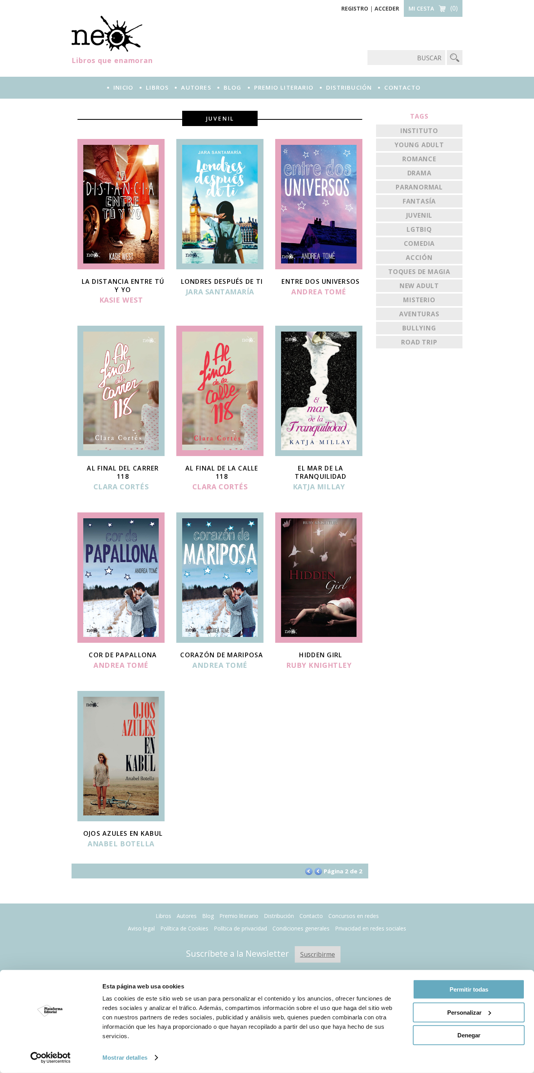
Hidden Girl (320, 655)
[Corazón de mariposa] (219, 640)
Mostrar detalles (124, 1057)
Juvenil (419, 215)
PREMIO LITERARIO (284, 87)
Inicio (123, 87)
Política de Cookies (184, 928)
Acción (419, 257)
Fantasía (419, 201)
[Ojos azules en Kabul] (121, 819)
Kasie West (121, 300)
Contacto (311, 916)
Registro (354, 8)
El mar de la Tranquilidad (320, 472)
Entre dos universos (320, 281)
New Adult (419, 285)
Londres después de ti (222, 281)
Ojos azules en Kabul (123, 833)
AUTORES (196, 87)
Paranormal (419, 187)
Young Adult (419, 145)
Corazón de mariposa (221, 655)
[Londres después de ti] (219, 267)
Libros (163, 916)
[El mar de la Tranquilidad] (318, 453)
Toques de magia (419, 271)
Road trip (419, 342)
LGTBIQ (419, 229)
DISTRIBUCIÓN (349, 87)
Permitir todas (469, 989)
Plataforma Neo (107, 34)
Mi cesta (421, 8)
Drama (419, 173)
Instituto (419, 130)
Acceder (387, 8)
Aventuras (419, 314)
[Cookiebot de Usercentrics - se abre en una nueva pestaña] (50, 1058)
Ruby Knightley (319, 665)
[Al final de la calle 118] (219, 453)
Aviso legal (141, 928)
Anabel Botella (121, 844)
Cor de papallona (123, 655)
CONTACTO (402, 87)
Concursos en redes (353, 916)
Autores (187, 916)
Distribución (279, 916)
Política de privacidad (240, 928)
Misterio (419, 300)
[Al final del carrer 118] (121, 453)
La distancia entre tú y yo (123, 285)
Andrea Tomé (318, 292)
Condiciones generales (301, 928)
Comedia (419, 243)
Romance (419, 159)
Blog (233, 87)
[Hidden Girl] (318, 640)
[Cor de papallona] (121, 640)
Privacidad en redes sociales (370, 928)
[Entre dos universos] (318, 267)
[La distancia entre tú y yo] (121, 267)
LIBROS (157, 87)
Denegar (468, 1035)
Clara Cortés (121, 487)
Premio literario (238, 916)
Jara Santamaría (220, 292)
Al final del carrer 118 (123, 472)
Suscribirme (317, 954)
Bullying (419, 328)
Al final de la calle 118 (221, 472)
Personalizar (464, 1012)
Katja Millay (319, 487)
